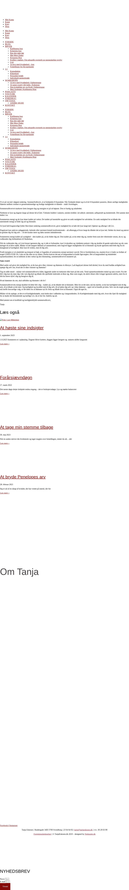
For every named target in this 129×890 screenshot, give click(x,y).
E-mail (3, 882)
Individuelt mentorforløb (19, 78)
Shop (7, 26)
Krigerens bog (15, 51)
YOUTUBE (10, 94)
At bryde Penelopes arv (23, 476)
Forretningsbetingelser (42, 834)
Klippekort (14, 73)
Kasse (7, 22)
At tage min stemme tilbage (26, 427)
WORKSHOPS (11, 80)
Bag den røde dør (17, 53)
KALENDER (10, 96)
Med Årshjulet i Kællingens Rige (23, 89)
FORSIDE (9, 42)
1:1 (6, 69)
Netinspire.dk (90, 834)
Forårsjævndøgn (16, 377)
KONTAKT (10, 105)
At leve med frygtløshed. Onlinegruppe (25, 83)
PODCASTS (10, 92)
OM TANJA (10, 101)
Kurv (7, 24)
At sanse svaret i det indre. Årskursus (25, 85)
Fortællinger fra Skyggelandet (22, 67)
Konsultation (15, 71)
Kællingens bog (16, 49)
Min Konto (9, 20)
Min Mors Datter (16, 55)
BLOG (8, 44)
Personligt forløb (16, 76)
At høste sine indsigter (22, 327)
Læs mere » (4, 344)
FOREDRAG (10, 98)
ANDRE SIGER (17, 103)
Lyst (11, 62)
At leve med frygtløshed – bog (22, 64)
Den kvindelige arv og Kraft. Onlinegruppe (27, 87)
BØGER (8, 46)
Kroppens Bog (16, 58)
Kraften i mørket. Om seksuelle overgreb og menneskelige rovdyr (36, 60)
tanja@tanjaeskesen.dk (83, 830)
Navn (2, 879)
